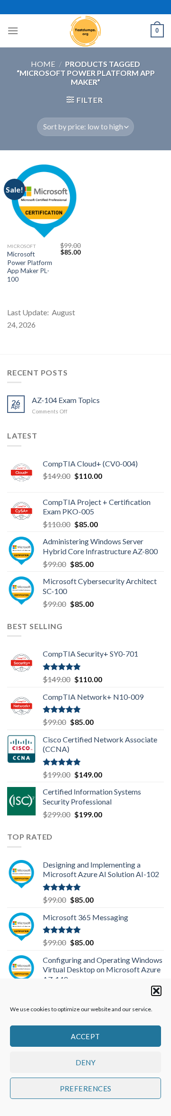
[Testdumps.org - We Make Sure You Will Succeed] (85, 30)
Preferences (86, 1088)
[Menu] (13, 30)
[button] (156, 991)
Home (43, 63)
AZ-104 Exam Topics (66, 399)
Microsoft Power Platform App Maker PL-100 (29, 266)
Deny (86, 1062)
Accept (85, 1036)
